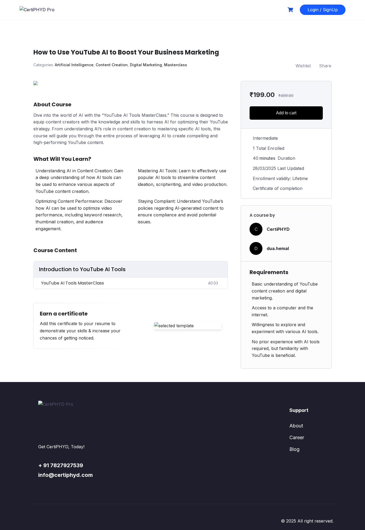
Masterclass (175, 65)
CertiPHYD (278, 229)
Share (325, 65)
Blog (294, 449)
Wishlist (303, 65)
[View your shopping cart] (291, 9)
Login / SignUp (323, 9)
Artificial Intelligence (74, 65)
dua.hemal (278, 248)
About (296, 425)
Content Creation (112, 65)
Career (296, 437)
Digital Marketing (146, 65)
